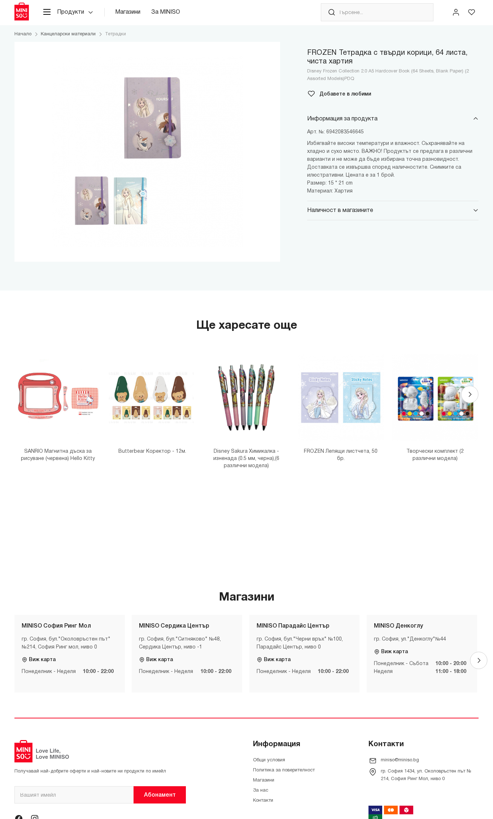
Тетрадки (115, 34)
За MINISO (165, 12)
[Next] (470, 394)
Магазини (127, 12)
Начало (22, 34)
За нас (260, 790)
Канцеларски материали (68, 34)
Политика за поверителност (284, 770)
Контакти (263, 800)
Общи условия (269, 760)
